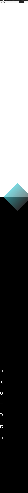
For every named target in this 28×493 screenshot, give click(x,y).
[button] (26, 2)
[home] (3, 2)
